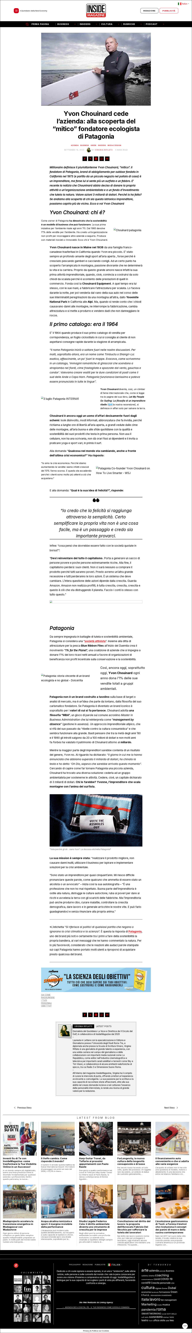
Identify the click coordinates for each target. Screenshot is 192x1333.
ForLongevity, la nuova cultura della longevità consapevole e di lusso (131, 1161)
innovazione (156, 1295)
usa (167, 1320)
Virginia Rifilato (104, 150)
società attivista (95, 641)
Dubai (172, 1288)
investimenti (166, 1295)
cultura (148, 1287)
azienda (154, 1270)
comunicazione (147, 1280)
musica (166, 1304)
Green (93, 145)
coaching (162, 1275)
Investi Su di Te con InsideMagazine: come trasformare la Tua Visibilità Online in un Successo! (19, 1162)
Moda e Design (114, 145)
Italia (145, 1299)
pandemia (148, 1309)
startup (166, 1317)
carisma (144, 1276)
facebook (155, 1292)
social (164, 1314)
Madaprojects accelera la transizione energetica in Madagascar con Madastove (18, 1225)
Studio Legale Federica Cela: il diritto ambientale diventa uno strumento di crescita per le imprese (94, 1225)
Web (172, 1320)
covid (157, 1279)
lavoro (155, 1299)
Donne (164, 1288)
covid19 (145, 1282)
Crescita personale (160, 1283)
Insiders (102, 145)
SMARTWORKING (151, 1313)
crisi (172, 1283)
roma (161, 1309)
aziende (162, 1271)
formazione (164, 1292)
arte (145, 1270)
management (171, 1300)
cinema (151, 1276)
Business (84, 145)
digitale (158, 1288)
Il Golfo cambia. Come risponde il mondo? (54, 1160)
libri (162, 1300)
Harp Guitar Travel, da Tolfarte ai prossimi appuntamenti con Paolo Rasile (94, 1162)
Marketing (149, 1304)
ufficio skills (159, 1320)
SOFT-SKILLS (172, 1314)
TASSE (171, 1317)
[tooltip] (85, 158)
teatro (144, 1320)
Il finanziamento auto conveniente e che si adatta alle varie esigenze (172, 1161)
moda (159, 1305)
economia (146, 1292)
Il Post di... (145, 1295)
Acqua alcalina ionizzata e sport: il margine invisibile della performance (56, 1224)
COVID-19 (166, 1279)
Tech (151, 1321)
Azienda (75, 145)
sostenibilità (156, 1316)
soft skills (145, 1317)
